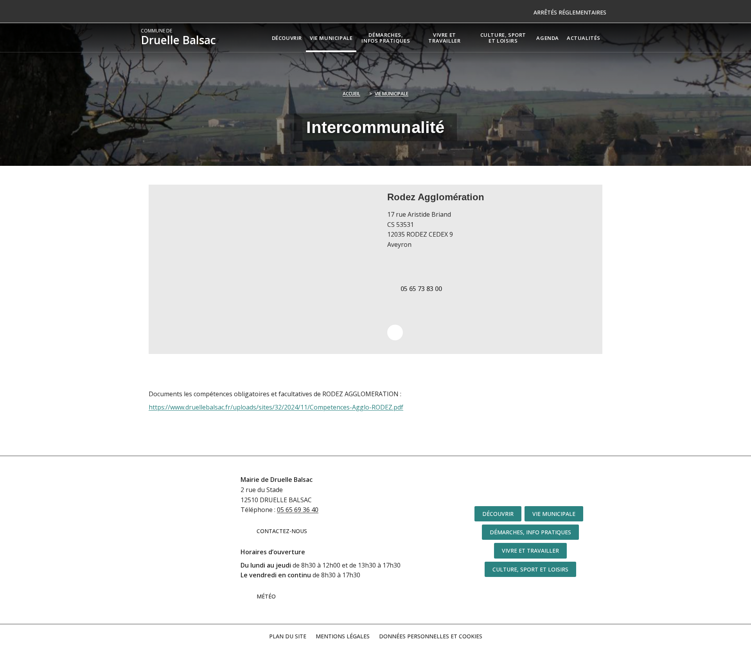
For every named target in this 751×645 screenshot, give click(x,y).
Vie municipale (391, 93)
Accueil (351, 93)
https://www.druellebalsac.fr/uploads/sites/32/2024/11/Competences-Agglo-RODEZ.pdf (276, 407)
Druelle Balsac (178, 37)
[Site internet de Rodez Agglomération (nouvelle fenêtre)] (395, 332)
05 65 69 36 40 (297, 509)
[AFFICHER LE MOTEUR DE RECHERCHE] (610, 37)
